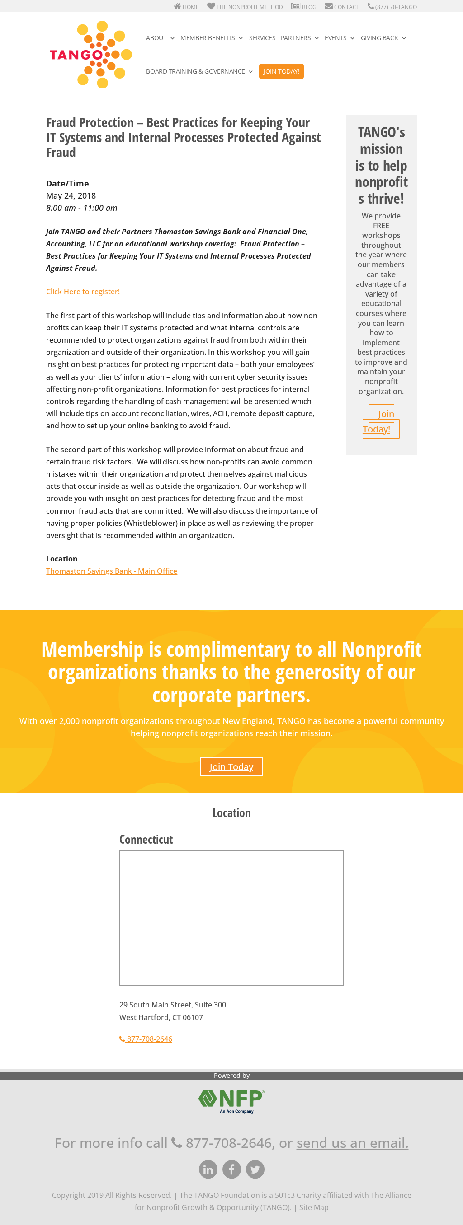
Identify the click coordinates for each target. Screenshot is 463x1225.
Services (262, 38)
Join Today (231, 767)
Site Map (314, 1207)
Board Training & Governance (195, 71)
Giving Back (379, 38)
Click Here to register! (83, 292)
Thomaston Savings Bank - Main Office (111, 571)
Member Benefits (207, 38)
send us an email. (353, 1142)
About (156, 38)
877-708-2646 (148, 1039)
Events (335, 38)
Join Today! (281, 71)
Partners (296, 38)
